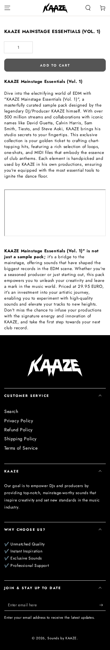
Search (11, 411)
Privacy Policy (18, 420)
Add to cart (55, 65)
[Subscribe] (102, 605)
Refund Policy (18, 429)
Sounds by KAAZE (62, 638)
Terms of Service (21, 448)
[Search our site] (88, 8)
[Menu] (7, 8)
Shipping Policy (20, 438)
